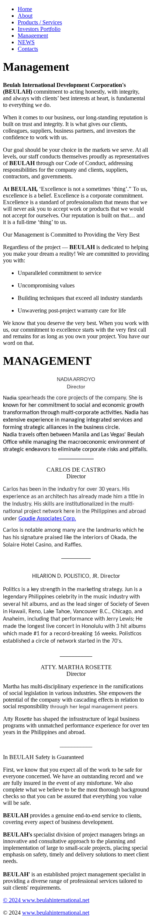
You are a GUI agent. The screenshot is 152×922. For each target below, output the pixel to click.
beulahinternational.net (63, 900)
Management (33, 35)
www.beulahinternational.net (55, 912)
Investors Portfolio (39, 29)
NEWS (26, 42)
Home (25, 9)
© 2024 (12, 900)
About (25, 16)
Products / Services (40, 22)
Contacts (28, 49)
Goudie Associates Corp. (47, 519)
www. (29, 900)
